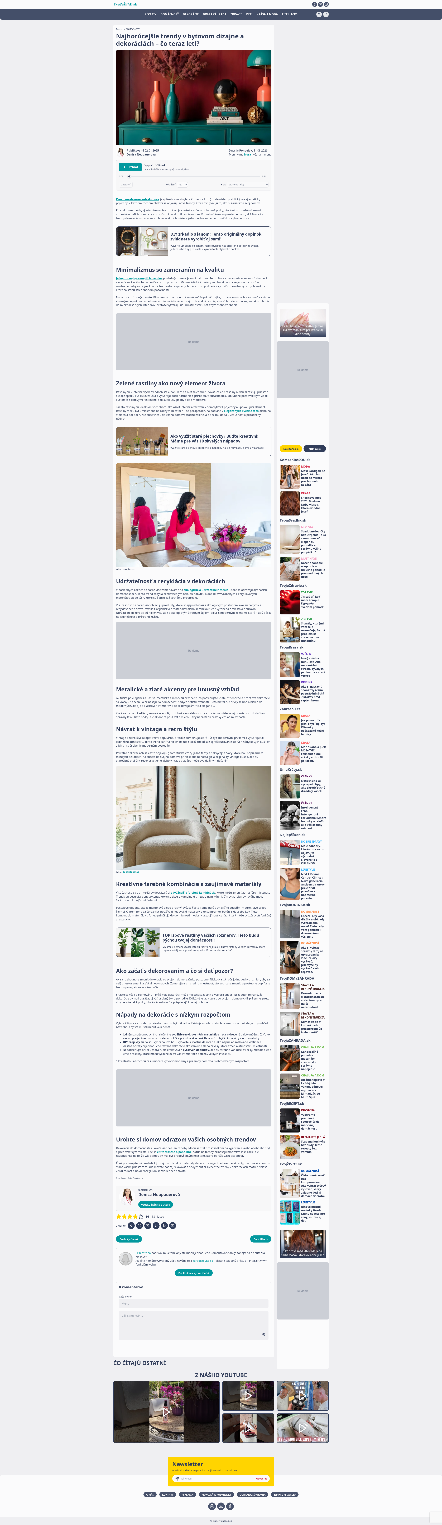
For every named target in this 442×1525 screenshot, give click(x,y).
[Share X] (147, 1225)
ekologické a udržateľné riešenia (206, 590)
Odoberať (261, 1478)
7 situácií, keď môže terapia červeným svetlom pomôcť (312, 602)
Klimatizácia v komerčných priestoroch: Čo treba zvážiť (311, 1027)
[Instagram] (326, 4)
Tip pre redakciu (285, 1494)
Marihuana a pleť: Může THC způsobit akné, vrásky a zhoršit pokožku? (313, 753)
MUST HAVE (309, 558)
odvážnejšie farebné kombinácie (193, 892)
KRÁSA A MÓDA (267, 14)
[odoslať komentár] (264, 1334)
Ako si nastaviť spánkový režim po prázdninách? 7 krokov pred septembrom (312, 693)
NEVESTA (307, 527)
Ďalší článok (261, 1239)
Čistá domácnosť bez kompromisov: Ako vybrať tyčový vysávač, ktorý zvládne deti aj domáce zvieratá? (313, 1186)
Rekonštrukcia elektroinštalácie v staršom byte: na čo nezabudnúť (312, 1000)
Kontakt (167, 1494)
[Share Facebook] (131, 1225)
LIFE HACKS (289, 14)
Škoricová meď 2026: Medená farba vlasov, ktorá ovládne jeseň (311, 504)
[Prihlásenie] (319, 14)
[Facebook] (314, 4)
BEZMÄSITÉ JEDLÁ (313, 1137)
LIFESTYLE (308, 869)
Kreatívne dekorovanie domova (137, 199)
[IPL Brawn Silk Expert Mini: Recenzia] (302, 1428)
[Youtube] (320, 4)
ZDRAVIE (236, 14)
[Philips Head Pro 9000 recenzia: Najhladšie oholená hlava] (302, 1395)
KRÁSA (305, 493)
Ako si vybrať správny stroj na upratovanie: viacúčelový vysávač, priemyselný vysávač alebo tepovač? (312, 960)
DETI (249, 14)
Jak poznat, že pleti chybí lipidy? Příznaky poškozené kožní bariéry (313, 727)
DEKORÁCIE (191, 14)
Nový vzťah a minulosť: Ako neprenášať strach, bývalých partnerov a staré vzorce (313, 667)
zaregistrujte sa (203, 1261)
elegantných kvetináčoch (241, 411)
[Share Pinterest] (156, 1225)
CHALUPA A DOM (312, 1047)
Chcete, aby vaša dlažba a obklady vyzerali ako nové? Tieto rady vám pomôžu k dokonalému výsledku (312, 926)
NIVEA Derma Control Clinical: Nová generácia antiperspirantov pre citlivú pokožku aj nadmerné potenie (313, 886)
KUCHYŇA (308, 1110)
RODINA (307, 682)
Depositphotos (130, 872)
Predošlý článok (128, 1239)
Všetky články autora (155, 1205)
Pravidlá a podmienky (216, 1494)
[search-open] (326, 14)
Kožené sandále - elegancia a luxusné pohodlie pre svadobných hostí (313, 569)
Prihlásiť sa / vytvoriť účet (193, 1273)
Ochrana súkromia (252, 1494)
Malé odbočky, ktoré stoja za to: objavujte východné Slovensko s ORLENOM (312, 854)
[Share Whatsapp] (139, 1225)
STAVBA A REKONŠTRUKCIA (313, 987)
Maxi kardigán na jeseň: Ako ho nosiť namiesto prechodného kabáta (313, 477)
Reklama (187, 1494)
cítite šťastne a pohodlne (174, 1152)
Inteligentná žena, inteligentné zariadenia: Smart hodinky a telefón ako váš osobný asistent (313, 818)
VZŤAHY (306, 654)
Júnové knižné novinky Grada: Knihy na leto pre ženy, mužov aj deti (313, 1213)
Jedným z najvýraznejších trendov (139, 278)
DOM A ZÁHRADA (214, 14)
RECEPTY (150, 14)
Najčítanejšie (291, 448)
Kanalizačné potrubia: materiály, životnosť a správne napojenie (309, 1060)
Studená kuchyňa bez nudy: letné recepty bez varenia (313, 1147)
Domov (120, 29)
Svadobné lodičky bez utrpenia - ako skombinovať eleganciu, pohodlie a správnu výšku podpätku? (313, 542)
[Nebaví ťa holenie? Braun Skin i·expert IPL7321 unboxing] (248, 1428)
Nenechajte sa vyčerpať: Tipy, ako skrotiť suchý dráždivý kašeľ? (313, 786)
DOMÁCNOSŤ (170, 14)
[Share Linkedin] (164, 1225)
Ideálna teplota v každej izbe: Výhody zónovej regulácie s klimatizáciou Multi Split (313, 1088)
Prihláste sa (143, 1253)
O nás (150, 1494)
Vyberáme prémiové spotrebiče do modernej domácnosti (310, 1121)
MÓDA (305, 466)
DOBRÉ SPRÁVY (311, 841)
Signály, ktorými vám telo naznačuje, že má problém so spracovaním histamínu (313, 632)
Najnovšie (315, 448)
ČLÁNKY (306, 776)
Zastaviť (125, 184)
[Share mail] (172, 1225)
